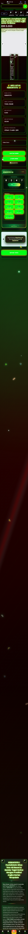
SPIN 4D (14, 184)
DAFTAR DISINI (14, 153)
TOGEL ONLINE (10, 919)
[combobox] (12, 6)
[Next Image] (25, 44)
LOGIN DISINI (14, 158)
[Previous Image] (3, 44)
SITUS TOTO (14, 253)
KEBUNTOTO (12, 886)
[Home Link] (11, 2)
